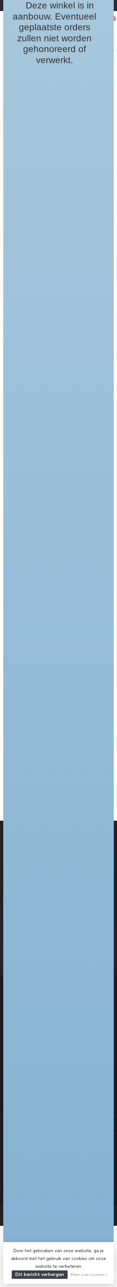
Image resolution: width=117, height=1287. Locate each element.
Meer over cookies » (89, 1274)
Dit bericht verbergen (39, 1274)
